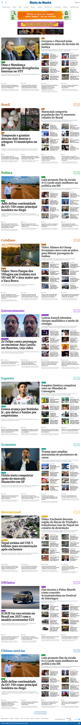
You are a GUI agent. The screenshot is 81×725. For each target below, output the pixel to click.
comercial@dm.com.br (60, 719)
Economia (26, 7)
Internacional (57, 7)
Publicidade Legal (74, 7)
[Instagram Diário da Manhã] (76, 719)
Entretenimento (48, 7)
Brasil (19, 7)
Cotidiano (39, 7)
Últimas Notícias (6, 7)
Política (14, 7)
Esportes (33, 7)
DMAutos (65, 7)
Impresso (77, 2)
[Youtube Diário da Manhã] (79, 719)
